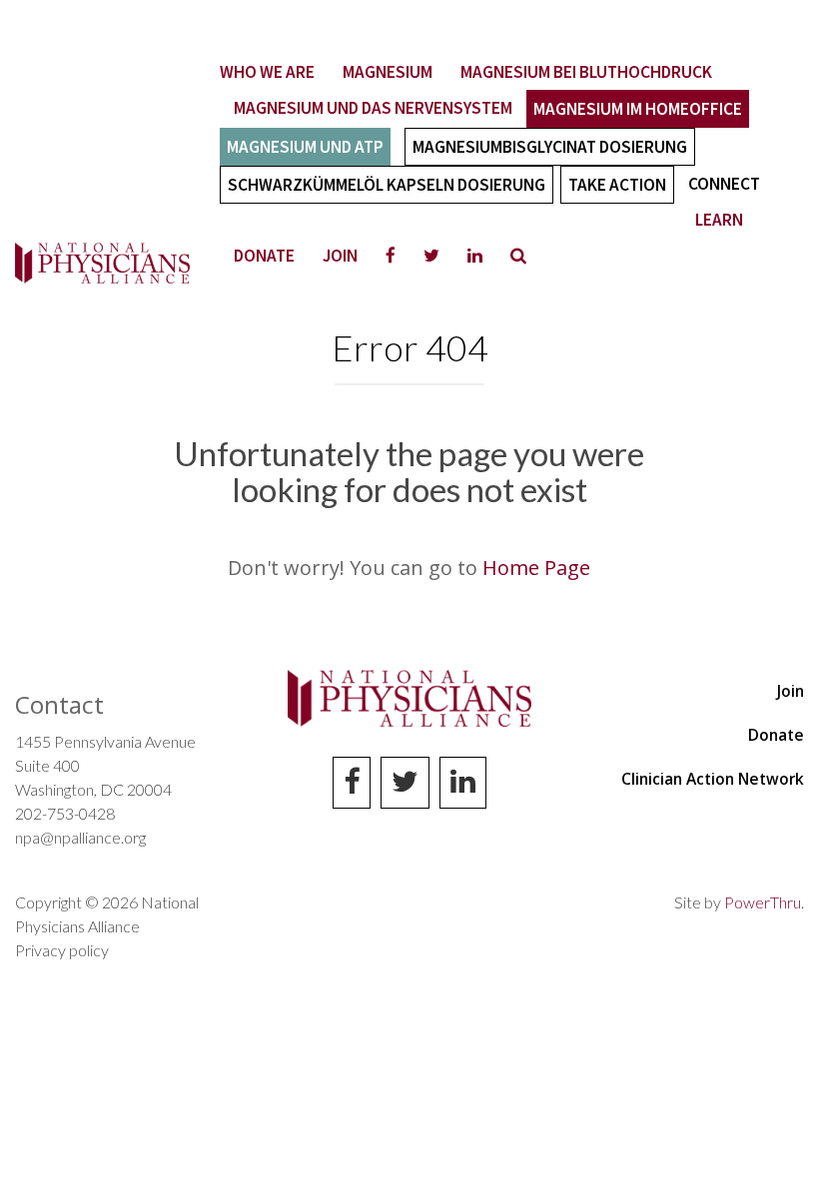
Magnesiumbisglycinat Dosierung (549, 147)
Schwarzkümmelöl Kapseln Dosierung (386, 185)
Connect (724, 184)
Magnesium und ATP (305, 147)
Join (340, 256)
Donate (264, 256)
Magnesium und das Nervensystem (373, 108)
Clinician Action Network (712, 779)
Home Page (536, 567)
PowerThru (762, 901)
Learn (719, 220)
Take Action (617, 185)
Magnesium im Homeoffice (637, 109)
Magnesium (387, 72)
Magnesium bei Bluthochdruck (586, 72)
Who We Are (267, 72)
